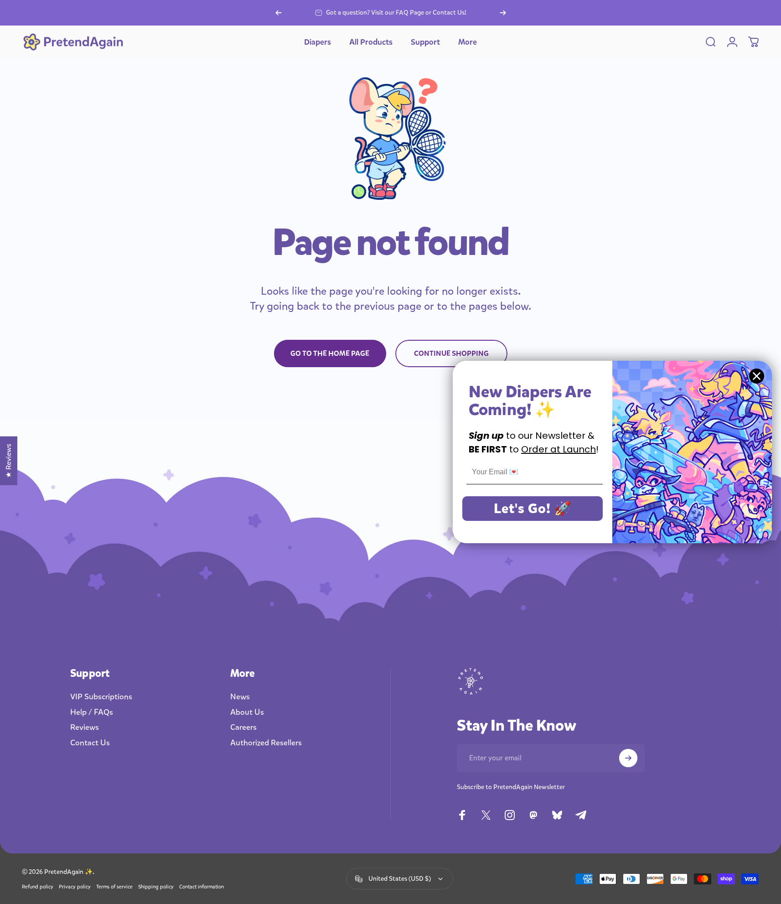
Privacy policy (75, 886)
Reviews (84, 727)
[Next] (503, 13)
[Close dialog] (757, 376)
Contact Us (90, 743)
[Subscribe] (628, 758)
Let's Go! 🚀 (532, 508)
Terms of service (114, 886)
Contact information (201, 886)
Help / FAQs (91, 712)
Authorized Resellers (266, 743)
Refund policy (37, 886)
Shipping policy (156, 886)
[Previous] (279, 13)
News (240, 697)
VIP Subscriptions (101, 697)
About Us (247, 712)
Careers (243, 727)
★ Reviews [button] (8, 461)
